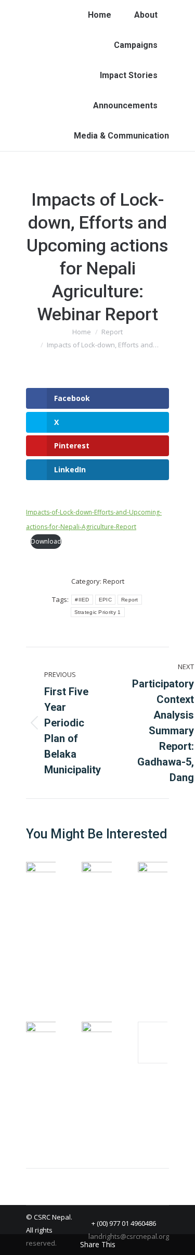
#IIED (82, 600)
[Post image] (54, 882)
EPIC (105, 600)
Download (46, 541)
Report (113, 581)
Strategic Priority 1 (97, 612)
